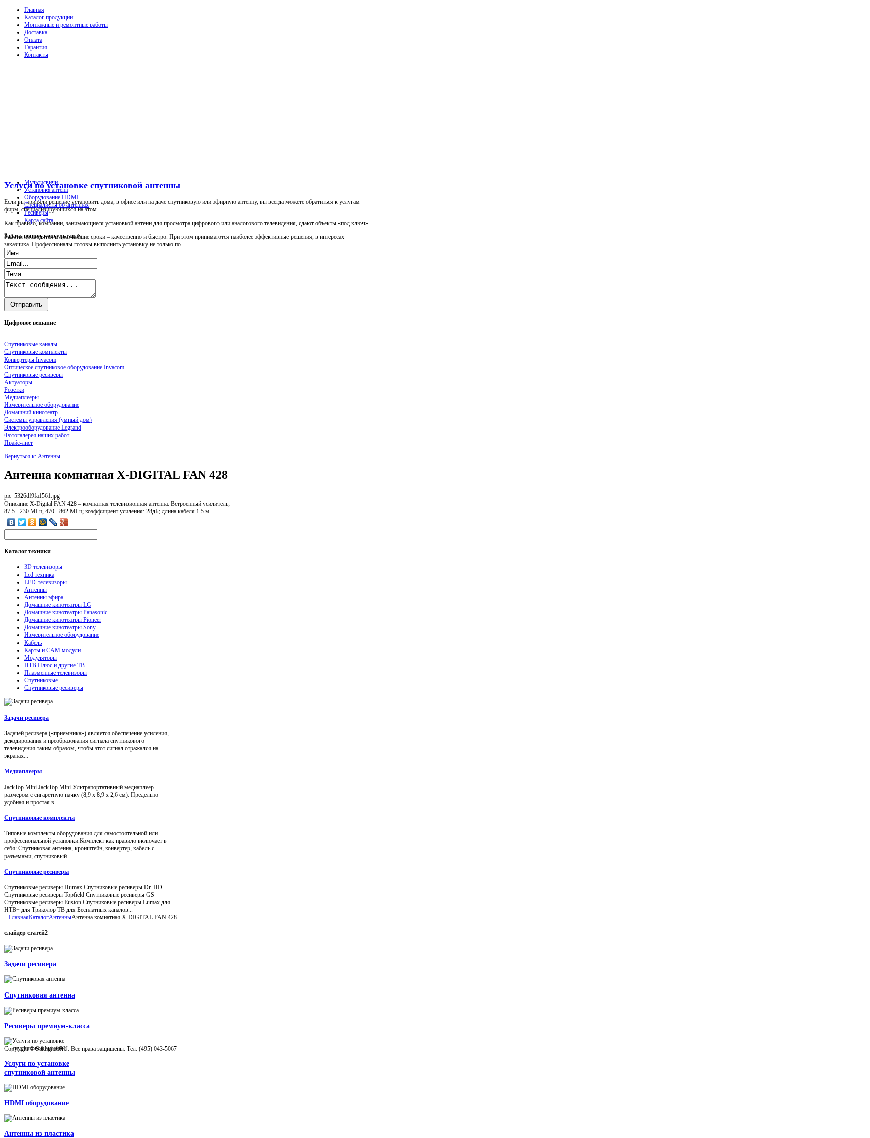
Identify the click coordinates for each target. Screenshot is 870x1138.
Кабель (33, 642)
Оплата (33, 39)
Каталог (39, 917)
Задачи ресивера (26, 717)
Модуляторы (40, 657)
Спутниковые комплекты (39, 817)
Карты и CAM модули (52, 650)
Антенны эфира (43, 597)
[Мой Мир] (43, 522)
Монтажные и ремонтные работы (66, 24)
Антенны (35, 589)
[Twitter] (22, 522)
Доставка (35, 32)
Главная (34, 9)
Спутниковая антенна (39, 995)
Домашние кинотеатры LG (57, 604)
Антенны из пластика (39, 1133)
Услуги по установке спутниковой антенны (92, 185)
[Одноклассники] (32, 522)
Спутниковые (41, 680)
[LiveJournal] (53, 522)
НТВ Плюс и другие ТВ (54, 665)
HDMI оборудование (36, 1103)
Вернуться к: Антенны (32, 456)
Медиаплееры (23, 771)
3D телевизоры (43, 567)
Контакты (36, 54)
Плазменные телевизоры (55, 672)
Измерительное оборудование (61, 634)
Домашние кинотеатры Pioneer (62, 619)
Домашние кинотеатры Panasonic (65, 612)
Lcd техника (39, 574)
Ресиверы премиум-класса (47, 1026)
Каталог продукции (48, 17)
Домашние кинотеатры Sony (60, 627)
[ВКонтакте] (11, 522)
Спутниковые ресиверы (53, 687)
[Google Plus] (64, 522)
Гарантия (35, 47)
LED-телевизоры (45, 582)
